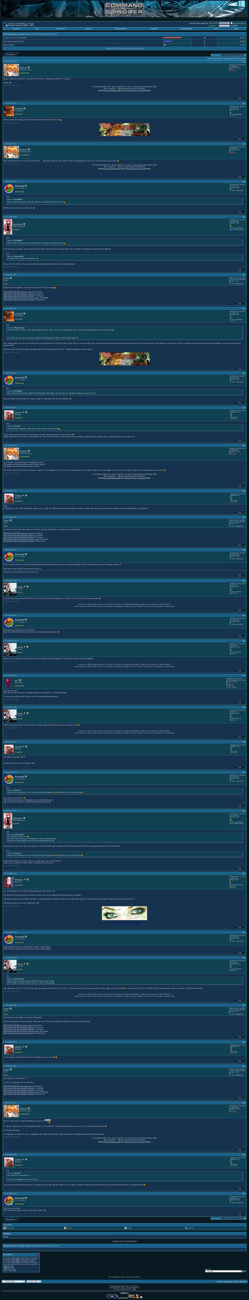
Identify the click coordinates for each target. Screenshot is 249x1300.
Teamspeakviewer (121, 29)
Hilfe (37, 29)
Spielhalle (154, 29)
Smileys (6, 1267)
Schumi (20, 587)
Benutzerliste (60, 29)
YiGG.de (69, 1228)
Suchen (216, 29)
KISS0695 (18, 108)
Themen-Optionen (213, 58)
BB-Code (6, 1266)
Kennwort (212, 26)
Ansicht (241, 58)
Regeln (236, 29)
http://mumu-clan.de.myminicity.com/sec (19, 298)
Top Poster (16, 29)
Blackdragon (17, 224)
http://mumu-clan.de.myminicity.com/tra (18, 296)
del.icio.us (190, 1228)
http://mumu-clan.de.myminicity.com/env (19, 300)
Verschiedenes (21, 23)
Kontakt (219, 1281)
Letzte (240, 55)
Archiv (236, 1281)
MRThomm (19, 880)
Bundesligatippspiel (111, 91)
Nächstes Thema (130, 1241)
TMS (134, 1289)
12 (234, 55)
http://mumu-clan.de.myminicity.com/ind (19, 294)
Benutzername (214, 23)
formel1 (6, 1236)
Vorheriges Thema (118, 1241)
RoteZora (23, 68)
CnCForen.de (228, 1281)
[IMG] (5, 1269)
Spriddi (6, 278)
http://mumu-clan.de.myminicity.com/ (18, 292)
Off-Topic (31, 23)
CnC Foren (11, 23)
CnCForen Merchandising (198, 23)
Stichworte (7, 1233)
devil (16, 680)
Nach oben (243, 1281)
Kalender (88, 29)
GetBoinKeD (123, 1298)
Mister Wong (10, 1228)
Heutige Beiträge (186, 29)
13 (205, 38)
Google (129, 1228)
